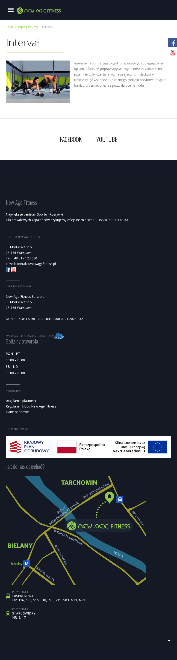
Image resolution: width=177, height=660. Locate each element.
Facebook (71, 139)
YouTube (106, 139)
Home (9, 27)
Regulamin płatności (21, 400)
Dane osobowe (17, 412)
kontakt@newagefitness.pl (36, 264)
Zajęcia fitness (28, 27)
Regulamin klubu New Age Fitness (31, 406)
